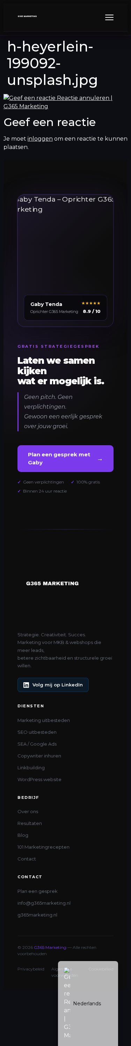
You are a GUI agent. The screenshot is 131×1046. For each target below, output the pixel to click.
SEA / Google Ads (37, 744)
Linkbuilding (31, 767)
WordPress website (39, 779)
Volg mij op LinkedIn (57, 684)
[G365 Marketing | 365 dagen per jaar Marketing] (27, 17)
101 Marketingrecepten (43, 847)
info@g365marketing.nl (44, 903)
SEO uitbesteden (37, 732)
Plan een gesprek (37, 891)
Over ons (27, 811)
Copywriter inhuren (39, 755)
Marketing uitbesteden (43, 720)
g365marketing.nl (37, 915)
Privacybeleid (30, 969)
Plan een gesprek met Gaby (65, 458)
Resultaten (29, 823)
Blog (22, 835)
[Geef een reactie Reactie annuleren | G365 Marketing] (65, 106)
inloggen (40, 138)
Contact (26, 859)
